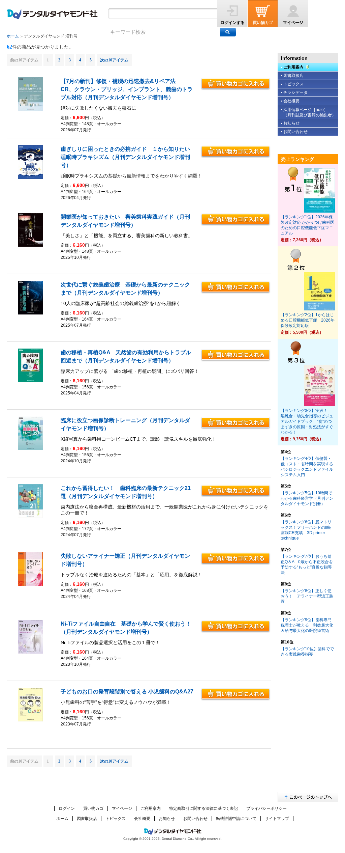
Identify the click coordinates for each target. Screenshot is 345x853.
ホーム (13, 36)
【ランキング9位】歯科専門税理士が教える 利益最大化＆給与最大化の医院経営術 (307, 625)
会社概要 (291, 101)
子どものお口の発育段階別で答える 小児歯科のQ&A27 (127, 691)
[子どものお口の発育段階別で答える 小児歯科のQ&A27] (30, 720)
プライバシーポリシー (266, 808)
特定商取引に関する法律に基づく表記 (203, 808)
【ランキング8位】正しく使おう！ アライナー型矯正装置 (307, 596)
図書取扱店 (293, 75)
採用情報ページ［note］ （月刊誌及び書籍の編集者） (309, 112)
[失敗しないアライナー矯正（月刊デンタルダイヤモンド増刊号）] (30, 584)
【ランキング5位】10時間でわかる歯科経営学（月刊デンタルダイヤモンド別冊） (307, 498)
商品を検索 (228, 32)
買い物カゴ (263, 22)
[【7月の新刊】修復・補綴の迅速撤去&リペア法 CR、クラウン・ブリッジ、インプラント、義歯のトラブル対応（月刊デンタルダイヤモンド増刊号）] (30, 109)
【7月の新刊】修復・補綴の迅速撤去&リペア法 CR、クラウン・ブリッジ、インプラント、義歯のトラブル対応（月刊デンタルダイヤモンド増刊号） (127, 89)
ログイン (67, 808)
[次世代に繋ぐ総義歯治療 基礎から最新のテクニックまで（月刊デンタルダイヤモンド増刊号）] (30, 313)
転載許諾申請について (236, 818)
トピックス (293, 84)
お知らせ (291, 123)
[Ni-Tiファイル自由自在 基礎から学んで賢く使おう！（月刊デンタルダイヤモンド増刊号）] (30, 652)
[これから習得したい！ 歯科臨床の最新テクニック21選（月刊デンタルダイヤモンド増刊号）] (30, 516)
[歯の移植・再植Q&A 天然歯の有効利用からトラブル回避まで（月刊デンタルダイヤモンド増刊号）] (30, 381)
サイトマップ (277, 818)
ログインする (232, 22)
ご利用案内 (293, 67)
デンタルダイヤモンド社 (52, 14)
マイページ (293, 22)
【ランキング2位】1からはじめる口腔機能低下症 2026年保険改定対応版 (308, 320)
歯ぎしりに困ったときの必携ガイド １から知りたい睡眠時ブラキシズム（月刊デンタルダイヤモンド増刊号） (125, 157)
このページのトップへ (308, 797)
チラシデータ (295, 92)
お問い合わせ (295, 131)
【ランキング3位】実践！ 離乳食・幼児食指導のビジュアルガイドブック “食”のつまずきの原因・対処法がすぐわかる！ (307, 421)
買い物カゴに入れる (235, 84)
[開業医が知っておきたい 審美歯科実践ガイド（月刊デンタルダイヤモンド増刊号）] (30, 245)
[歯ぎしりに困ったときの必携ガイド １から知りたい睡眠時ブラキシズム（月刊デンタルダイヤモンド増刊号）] (30, 177)
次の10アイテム (114, 60)
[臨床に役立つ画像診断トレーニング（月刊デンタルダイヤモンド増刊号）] (30, 448)
